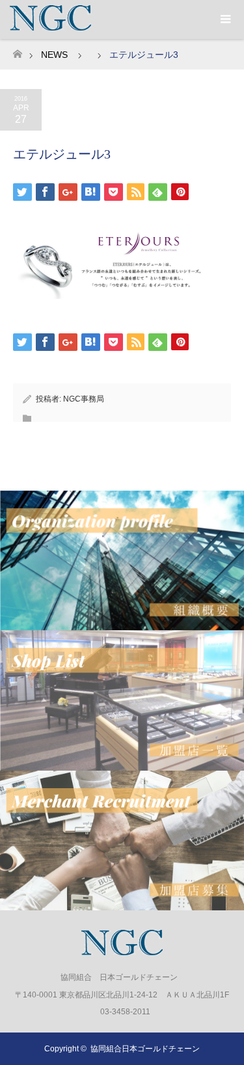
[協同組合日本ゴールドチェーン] (122, 949)
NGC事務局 (83, 399)
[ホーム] (17, 50)
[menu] (224, 19)
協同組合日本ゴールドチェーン (145, 1048)
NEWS (54, 54)
